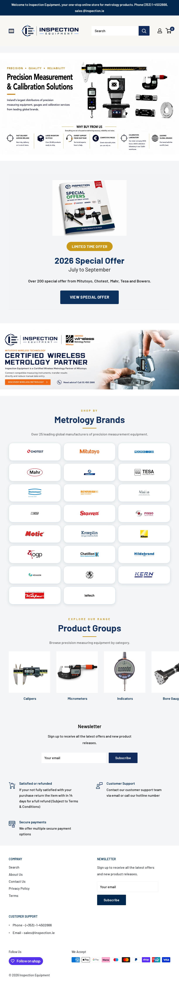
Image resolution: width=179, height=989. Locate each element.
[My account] (160, 30)
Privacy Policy (19, 888)
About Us (16, 874)
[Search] (144, 31)
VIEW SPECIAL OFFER (89, 297)
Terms (13, 895)
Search (14, 867)
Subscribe (123, 758)
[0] (168, 30)
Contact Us (17, 881)
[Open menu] (11, 31)
